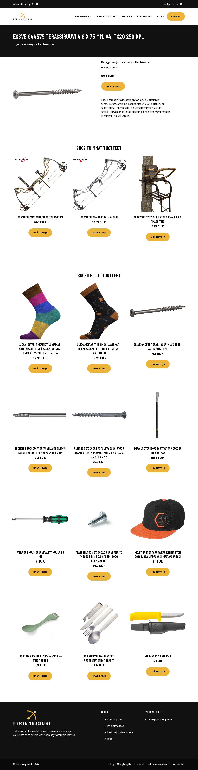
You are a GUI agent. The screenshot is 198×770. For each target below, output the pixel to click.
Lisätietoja (113, 86)
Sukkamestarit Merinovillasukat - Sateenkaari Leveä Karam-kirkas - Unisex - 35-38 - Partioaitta (40, 348)
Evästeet (139, 764)
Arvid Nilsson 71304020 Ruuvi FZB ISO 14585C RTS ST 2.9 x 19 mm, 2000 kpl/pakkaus (99, 556)
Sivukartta (178, 764)
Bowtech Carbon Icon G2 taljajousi (40, 217)
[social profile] (37, 4)
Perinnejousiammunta (136, 16)
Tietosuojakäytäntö (157, 764)
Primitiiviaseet (107, 16)
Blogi (160, 16)
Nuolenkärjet (46, 44)
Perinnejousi (83, 16)
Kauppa (175, 16)
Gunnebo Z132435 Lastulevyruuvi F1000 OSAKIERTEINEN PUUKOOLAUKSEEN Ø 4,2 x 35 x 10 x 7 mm (99, 452)
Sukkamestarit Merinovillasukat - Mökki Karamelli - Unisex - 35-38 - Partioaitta (99, 348)
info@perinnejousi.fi (172, 4)
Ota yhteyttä (124, 764)
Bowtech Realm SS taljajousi (99, 217)
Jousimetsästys (26, 44)
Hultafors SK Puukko (158, 656)
